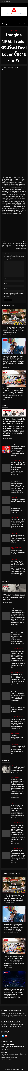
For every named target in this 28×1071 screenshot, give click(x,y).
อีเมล (5, 283)
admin (5, 67)
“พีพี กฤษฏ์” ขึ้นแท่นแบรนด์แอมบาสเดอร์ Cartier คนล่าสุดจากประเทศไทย (14, 597)
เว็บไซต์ (5, 288)
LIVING (5, 410)
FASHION (13, 460)
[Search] (17, 24)
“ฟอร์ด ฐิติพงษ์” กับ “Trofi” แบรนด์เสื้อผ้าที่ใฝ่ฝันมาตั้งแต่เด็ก (18, 709)
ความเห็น (6, 260)
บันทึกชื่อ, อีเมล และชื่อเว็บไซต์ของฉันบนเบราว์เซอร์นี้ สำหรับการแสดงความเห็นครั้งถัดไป (14, 295)
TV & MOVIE (11, 30)
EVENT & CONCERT (15, 547)
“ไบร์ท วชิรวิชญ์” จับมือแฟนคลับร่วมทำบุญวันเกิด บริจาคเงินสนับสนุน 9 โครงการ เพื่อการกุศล (20, 245)
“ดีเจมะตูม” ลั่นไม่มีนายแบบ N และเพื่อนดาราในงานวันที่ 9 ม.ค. (8, 244)
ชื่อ (5, 278)
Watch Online (22, 23)
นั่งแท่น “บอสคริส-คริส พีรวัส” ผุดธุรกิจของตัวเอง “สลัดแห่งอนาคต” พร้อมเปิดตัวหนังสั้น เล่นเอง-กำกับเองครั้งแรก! (18, 539)
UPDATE (16, 30)
